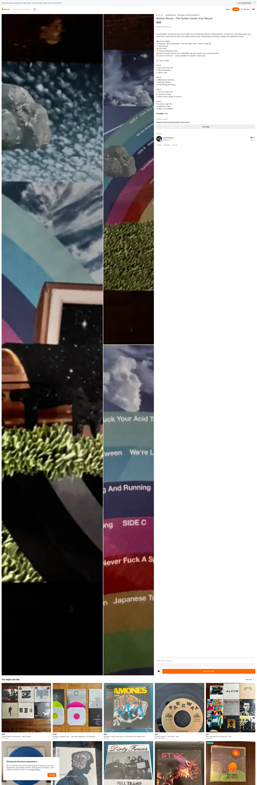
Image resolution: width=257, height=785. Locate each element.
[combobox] (22, 9)
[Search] (34, 9)
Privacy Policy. (35, 770)
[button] (249, 679)
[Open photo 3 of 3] (128, 510)
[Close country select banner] (254, 2)
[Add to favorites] (158, 671)
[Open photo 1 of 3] (52, 344)
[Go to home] (6, 9)
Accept (52, 775)
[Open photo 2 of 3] (128, 179)
